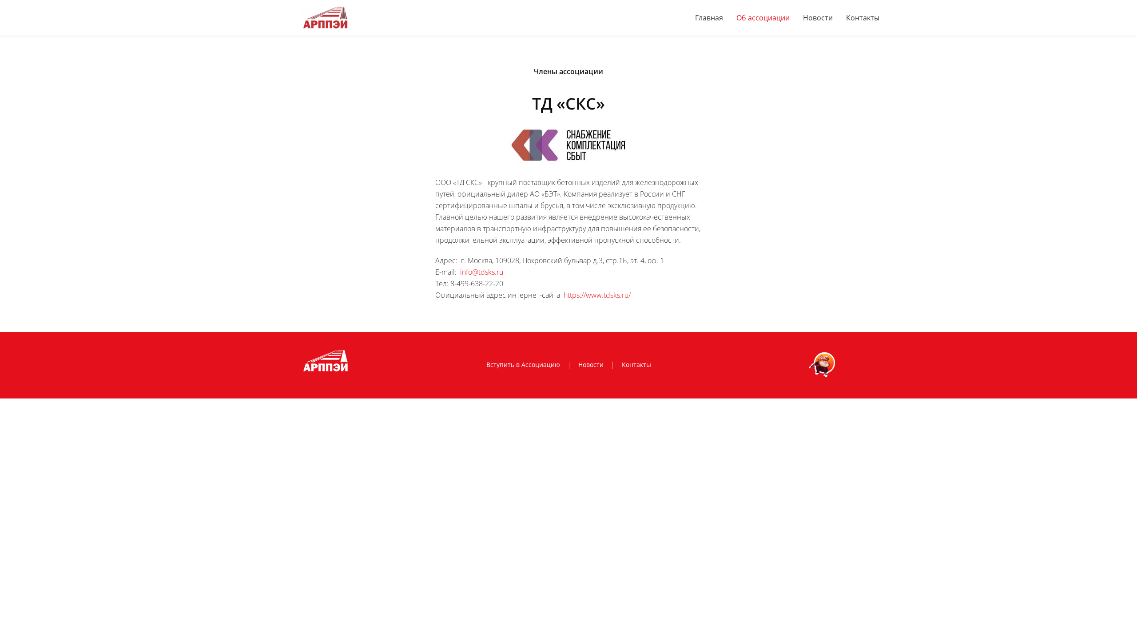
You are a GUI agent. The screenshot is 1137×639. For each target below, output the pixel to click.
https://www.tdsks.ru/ (597, 295)
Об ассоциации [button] (763, 18)
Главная (709, 18)
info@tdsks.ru (481, 272)
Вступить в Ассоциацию (523, 364)
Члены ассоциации (568, 71)
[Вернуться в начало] (325, 18)
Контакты (862, 18)
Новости (818, 18)
